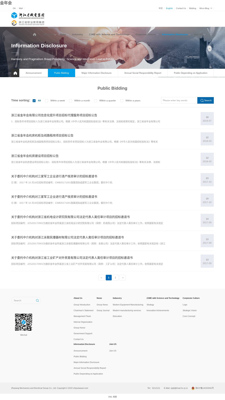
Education (117, 316)
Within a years (133, 100)
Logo (185, 305)
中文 (161, 8)
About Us (48, 34)
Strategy (150, 305)
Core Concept (189, 316)
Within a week (57, 100)
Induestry (77, 34)
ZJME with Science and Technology (109, 34)
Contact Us (181, 8)
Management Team (82, 316)
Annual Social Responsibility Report (142, 73)
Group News (102, 305)
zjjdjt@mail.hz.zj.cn (179, 388)
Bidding (192, 8)
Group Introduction (82, 305)
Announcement (34, 73)
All (39, 100)
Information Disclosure (175, 34)
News (63, 34)
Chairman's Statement (83, 310)
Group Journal (103, 310)
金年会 (6, 3)
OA (14, 8)
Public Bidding (61, 73)
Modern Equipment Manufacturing (128, 305)
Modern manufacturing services (127, 310)
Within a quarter (107, 100)
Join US (198, 34)
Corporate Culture (146, 34)
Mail (21, 8)
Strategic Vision (190, 310)
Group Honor (79, 328)
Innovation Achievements (158, 310)
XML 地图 (112, 397)
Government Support (83, 333)
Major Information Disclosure (97, 73)
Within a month (82, 100)
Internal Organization (83, 322)
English (169, 8)
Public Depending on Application (190, 73)
